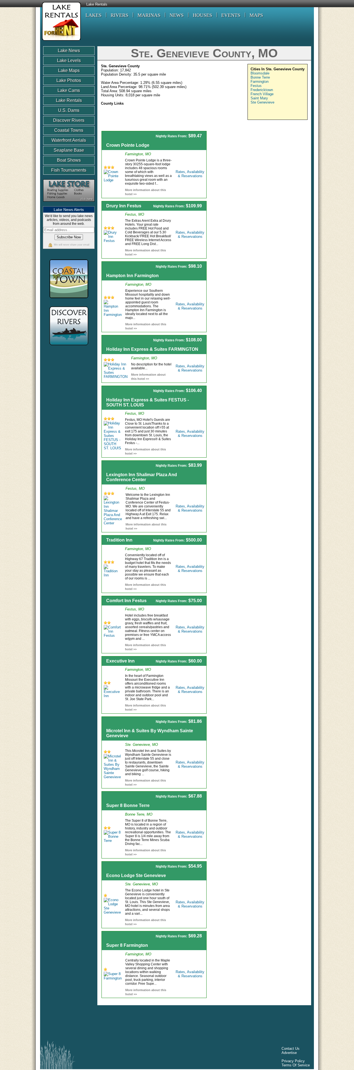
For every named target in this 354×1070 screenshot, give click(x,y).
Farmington (260, 81)
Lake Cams (69, 90)
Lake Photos (68, 80)
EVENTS (230, 15)
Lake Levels (69, 60)
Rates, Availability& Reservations (190, 174)
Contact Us (291, 1048)
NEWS (177, 15)
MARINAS (148, 15)
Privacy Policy (293, 1061)
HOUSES (202, 15)
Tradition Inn (119, 540)
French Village (262, 94)
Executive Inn (120, 661)
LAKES (93, 15)
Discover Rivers (68, 120)
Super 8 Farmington (127, 945)
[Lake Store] (69, 204)
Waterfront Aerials (68, 140)
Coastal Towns (68, 130)
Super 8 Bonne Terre (128, 805)
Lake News (69, 50)
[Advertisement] (260, 169)
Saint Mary (259, 98)
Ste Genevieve (262, 102)
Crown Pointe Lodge (127, 145)
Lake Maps (69, 70)
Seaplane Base (69, 150)
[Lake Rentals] (60, 41)
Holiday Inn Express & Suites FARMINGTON (152, 349)
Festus (256, 86)
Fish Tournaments (68, 170)
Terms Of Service (296, 1065)
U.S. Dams (68, 110)
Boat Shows (69, 160)
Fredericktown (262, 90)
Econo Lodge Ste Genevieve (136, 875)
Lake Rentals (96, 4)
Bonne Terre (260, 77)
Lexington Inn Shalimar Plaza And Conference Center (141, 477)
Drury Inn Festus (123, 205)
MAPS (256, 15)
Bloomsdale (260, 73)
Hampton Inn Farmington (132, 275)
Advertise (289, 1053)
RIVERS (119, 15)
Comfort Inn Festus (126, 600)
